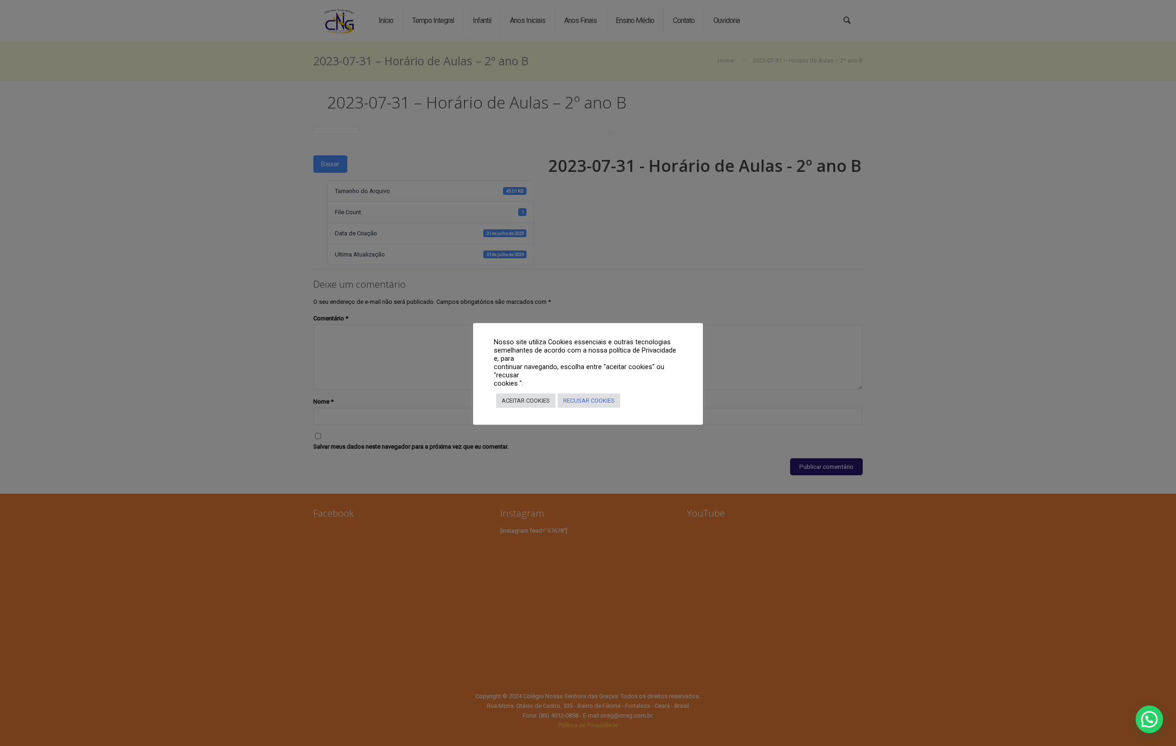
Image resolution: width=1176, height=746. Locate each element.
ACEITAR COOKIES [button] (526, 400)
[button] (1149, 719)
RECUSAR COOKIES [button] (589, 400)
